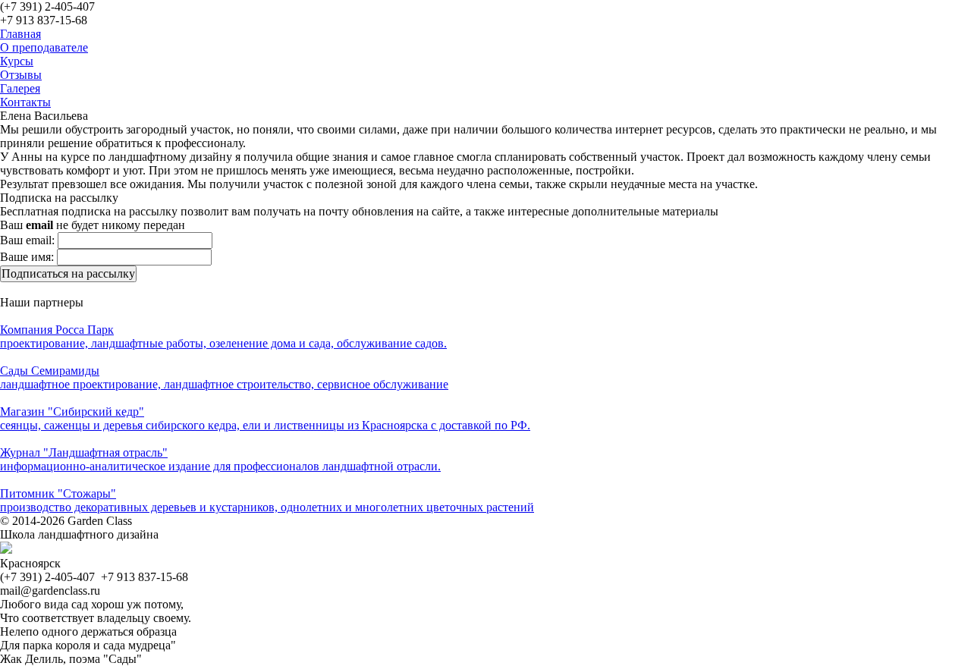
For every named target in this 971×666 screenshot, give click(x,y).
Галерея (20, 88)
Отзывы (21, 74)
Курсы (16, 61)
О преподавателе (44, 47)
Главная (20, 33)
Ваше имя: (27, 256)
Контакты (25, 102)
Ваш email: (27, 240)
